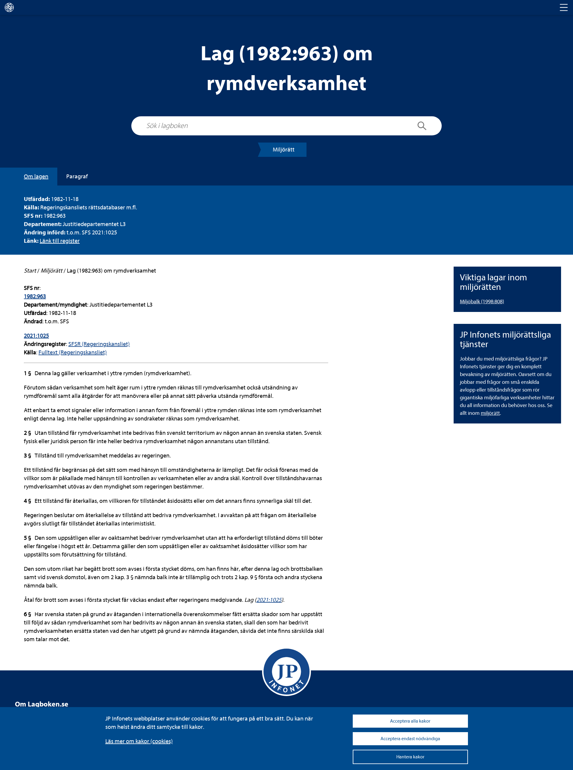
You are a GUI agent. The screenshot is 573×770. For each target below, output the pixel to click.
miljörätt (490, 413)
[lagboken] (9, 7)
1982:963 (35, 296)
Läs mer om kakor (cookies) (139, 741)
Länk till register (60, 240)
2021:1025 (36, 335)
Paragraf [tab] (77, 176)
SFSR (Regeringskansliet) (99, 344)
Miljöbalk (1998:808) (482, 302)
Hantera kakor (410, 757)
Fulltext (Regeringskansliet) (72, 352)
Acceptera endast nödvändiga (410, 738)
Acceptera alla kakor (410, 721)
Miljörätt (284, 149)
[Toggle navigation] (563, 7)
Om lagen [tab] (36, 176)
